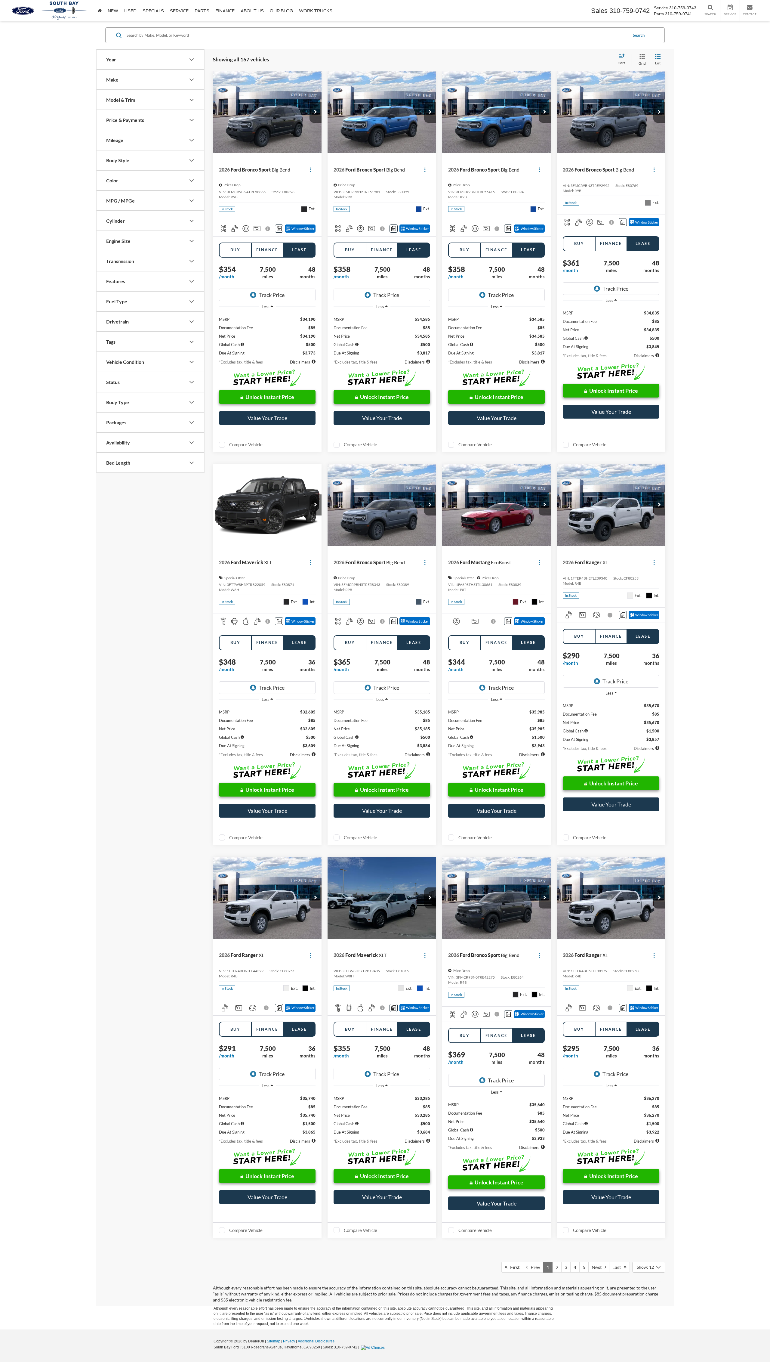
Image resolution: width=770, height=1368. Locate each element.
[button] (316, 112)
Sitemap (273, 1341)
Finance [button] (225, 10)
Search (639, 35)
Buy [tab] (235, 249)
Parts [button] (202, 10)
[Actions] (310, 169)
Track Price (272, 295)
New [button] (113, 10)
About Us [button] (252, 10)
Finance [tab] (267, 249)
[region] (267, 334)
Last (618, 1267)
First (513, 1267)
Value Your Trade (267, 418)
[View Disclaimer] (268, 228)
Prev (534, 1267)
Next (598, 1267)
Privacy (289, 1341)
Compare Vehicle (246, 444)
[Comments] (279, 228)
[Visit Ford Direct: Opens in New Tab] (373, 1347)
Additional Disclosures (316, 1341)
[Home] (100, 10)
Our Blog (281, 10)
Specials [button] (153, 10)
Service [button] (179, 10)
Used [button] (130, 10)
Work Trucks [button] (315, 10)
